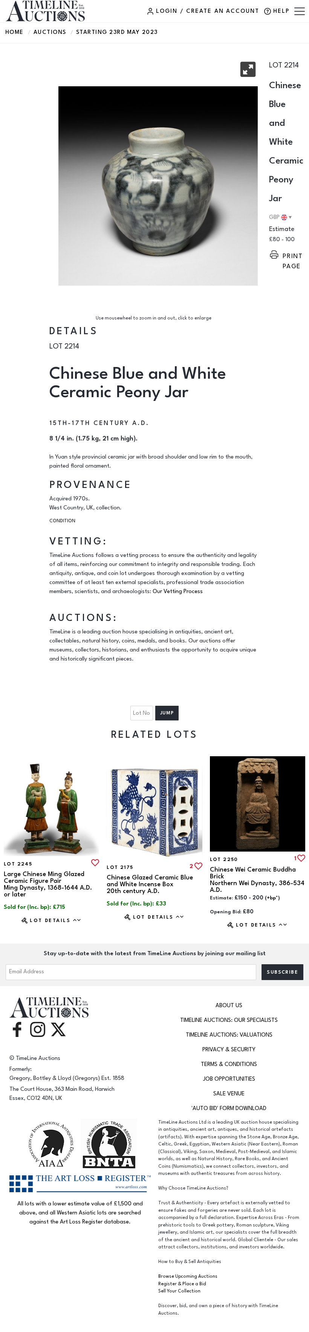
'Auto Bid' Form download (228, 1108)
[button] (248, 69)
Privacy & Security (228, 1049)
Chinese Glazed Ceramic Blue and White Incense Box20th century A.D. (150, 884)
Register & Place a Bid (182, 1284)
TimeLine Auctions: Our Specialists (229, 1020)
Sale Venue (229, 1093)
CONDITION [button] (62, 520)
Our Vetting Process (178, 591)
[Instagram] (37, 1029)
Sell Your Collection (179, 1291)
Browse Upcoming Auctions (187, 1276)
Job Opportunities (229, 1079)
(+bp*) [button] (272, 898)
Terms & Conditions (229, 1064)
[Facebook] (16, 1029)
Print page (293, 256)
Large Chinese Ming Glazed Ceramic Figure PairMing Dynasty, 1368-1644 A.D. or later (48, 884)
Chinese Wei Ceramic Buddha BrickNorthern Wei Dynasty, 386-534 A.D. (257, 879)
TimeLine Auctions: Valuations (229, 1035)
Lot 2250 (224, 859)
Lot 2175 (120, 867)
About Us (229, 1005)
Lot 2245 (18, 864)
